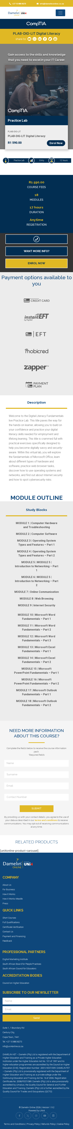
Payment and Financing (14, 936)
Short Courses (9, 918)
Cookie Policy (63, 1124)
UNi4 (42, 1110)
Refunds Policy (48, 1124)
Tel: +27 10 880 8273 (12, 1041)
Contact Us (8, 931)
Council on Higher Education (16, 983)
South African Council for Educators (19, 968)
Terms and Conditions (14, 1124)
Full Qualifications (11, 922)
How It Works (9, 894)
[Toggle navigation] (60, 12)
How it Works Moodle (13, 898)
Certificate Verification (13, 927)
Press (5, 903)
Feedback (7, 941)
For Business (9, 889)
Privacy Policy (33, 1124)
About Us (7, 885)
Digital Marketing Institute (15, 959)
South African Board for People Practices (22, 964)
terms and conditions (46, 820)
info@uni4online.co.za (13, 1046)
